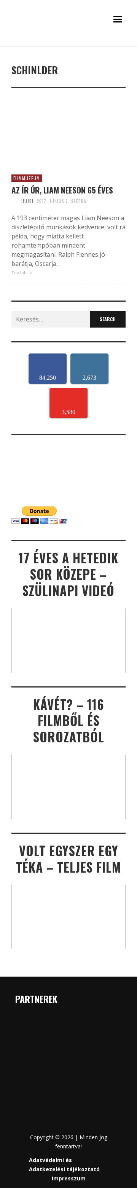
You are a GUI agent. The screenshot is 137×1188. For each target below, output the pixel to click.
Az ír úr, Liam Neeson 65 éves (62, 190)
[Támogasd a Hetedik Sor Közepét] (68, 44)
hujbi (27, 201)
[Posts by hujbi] (14, 201)
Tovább (19, 272)
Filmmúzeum (26, 178)
